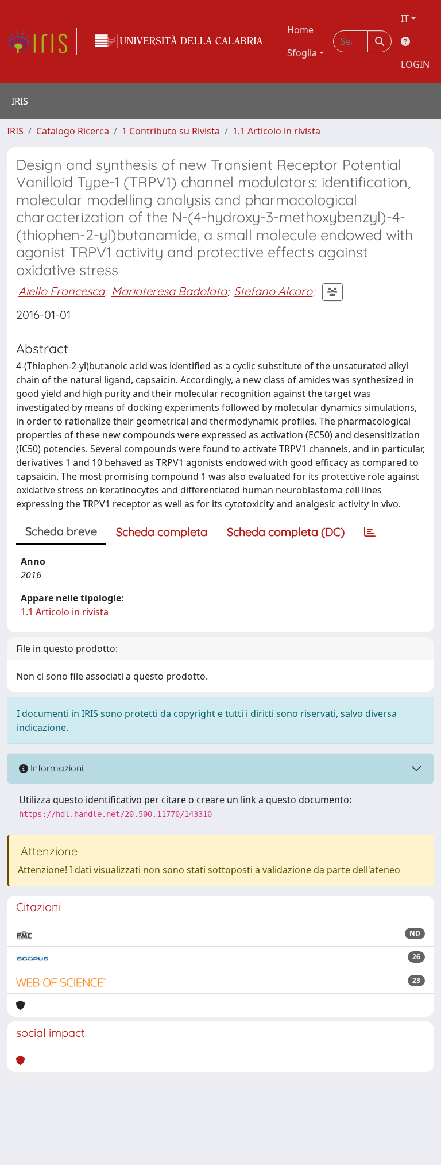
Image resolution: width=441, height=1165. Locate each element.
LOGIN (415, 64)
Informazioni (55, 768)
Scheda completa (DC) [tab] (286, 531)
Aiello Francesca (61, 291)
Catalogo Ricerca (72, 131)
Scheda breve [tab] (61, 531)
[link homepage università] (179, 41)
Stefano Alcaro (273, 291)
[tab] (369, 532)
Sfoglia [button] (302, 53)
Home (300, 30)
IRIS (15, 131)
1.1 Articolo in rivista (276, 131)
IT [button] (405, 18)
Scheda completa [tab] (161, 531)
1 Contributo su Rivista (171, 131)
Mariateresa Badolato (169, 291)
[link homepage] (42, 41)
